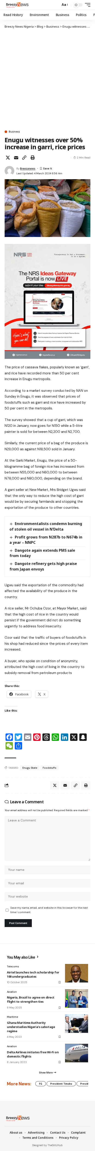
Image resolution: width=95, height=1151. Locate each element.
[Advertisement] (47, 79)
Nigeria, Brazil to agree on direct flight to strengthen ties (30, 999)
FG (40, 1083)
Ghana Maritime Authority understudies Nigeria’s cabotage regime (31, 1027)
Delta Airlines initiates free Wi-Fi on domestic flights (33, 1054)
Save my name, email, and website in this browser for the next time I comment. (49, 910)
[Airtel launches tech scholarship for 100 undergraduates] (76, 973)
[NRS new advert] (47, 301)
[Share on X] (8, 157)
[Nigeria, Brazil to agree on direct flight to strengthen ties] (76, 998)
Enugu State (29, 767)
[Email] (16, 157)
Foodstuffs (49, 767)
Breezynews (27, 168)
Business (14, 131)
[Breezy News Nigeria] (17, 4)
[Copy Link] (24, 157)
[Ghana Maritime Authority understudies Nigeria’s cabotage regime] (76, 1023)
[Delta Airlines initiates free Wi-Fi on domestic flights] (76, 1053)
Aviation (12, 991)
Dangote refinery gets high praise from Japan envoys (43, 566)
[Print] (32, 157)
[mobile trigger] (86, 5)
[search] (56, 5)
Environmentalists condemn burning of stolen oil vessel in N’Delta (45, 526)
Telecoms (13, 966)
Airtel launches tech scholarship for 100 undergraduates (33, 974)
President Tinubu (61, 1083)
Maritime (12, 1016)
